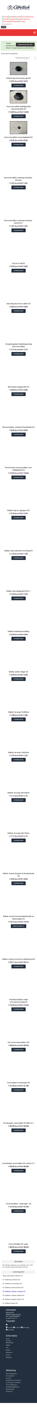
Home (8, 1339)
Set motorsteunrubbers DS (18, 1042)
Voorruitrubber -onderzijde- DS (18, 1204)
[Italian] (19, 19)
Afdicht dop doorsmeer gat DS (18, 78)
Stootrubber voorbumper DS (18, 1083)
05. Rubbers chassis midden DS (13, 1295)
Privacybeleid (10, 1376)
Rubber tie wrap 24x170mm (19, 833)
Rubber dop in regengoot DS (18, 510)
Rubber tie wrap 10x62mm (18, 752)
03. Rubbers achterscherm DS (13, 1287)
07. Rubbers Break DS (10, 1303)
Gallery (8, 1345)
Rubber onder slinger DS (18, 672)
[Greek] (5, 19)
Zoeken (3, 27)
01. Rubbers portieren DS (11, 1280)
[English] (11, 17)
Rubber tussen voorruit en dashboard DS (18, 959)
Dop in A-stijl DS (18, 263)
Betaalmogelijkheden (12, 1387)
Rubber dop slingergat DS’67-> (18, 591)
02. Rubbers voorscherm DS (12, 1284)
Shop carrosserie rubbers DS (12, 1276)
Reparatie (9, 1352)
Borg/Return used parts (13, 1380)
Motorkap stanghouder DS (18, 387)
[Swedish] (21, 21)
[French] (23, 17)
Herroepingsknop (11, 1373)
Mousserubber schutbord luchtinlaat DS (18, 427)
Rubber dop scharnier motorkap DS (18, 551)
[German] (30, 17)
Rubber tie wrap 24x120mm (19, 793)
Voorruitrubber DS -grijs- (19, 1244)
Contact (8, 1341)
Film (7, 1347)
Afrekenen (9, 1391)
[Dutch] (5, 17)
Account (8, 1378)
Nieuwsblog (9, 1342)
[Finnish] (17, 17)
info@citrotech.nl (11, 1318)
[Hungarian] (12, 19)
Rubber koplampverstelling (18, 631)
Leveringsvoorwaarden (13, 1382)
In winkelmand (18, 85)
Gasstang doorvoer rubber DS (18, 304)
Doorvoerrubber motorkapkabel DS (18, 137)
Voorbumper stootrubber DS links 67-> (18, 1123)
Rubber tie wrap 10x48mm (18, 712)
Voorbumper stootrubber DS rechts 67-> (18, 1163)
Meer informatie (18, 926)
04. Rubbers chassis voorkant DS (14, 1291)
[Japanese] (26, 19)
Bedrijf (8, 1350)
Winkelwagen (10, 1389)
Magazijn (9, 1357)
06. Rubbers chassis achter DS (13, 1299)
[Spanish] (14, 21)
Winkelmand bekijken (25, 44)
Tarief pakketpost (11, 1385)
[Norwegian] (6, 21)
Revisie (8, 1355)
